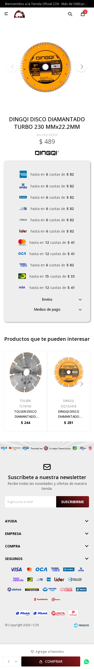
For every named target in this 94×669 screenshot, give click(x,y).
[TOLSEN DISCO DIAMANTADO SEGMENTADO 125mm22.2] (25, 372)
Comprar (53, 661)
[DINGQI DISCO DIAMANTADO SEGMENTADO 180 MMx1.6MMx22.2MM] (68, 372)
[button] (70, 14)
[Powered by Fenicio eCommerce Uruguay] (81, 625)
